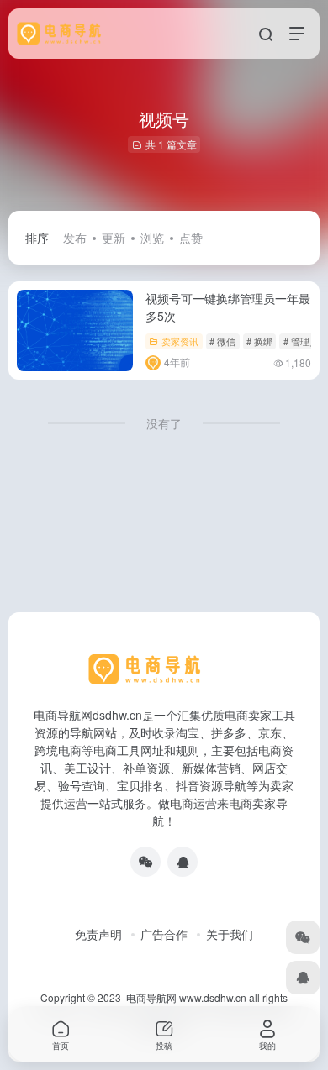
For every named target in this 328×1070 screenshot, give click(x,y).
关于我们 (229, 934)
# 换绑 (259, 341)
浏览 (152, 237)
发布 (75, 237)
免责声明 (98, 934)
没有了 (164, 423)
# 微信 (222, 341)
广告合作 (164, 934)
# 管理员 (301, 341)
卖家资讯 (179, 341)
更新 (113, 237)
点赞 (191, 237)
